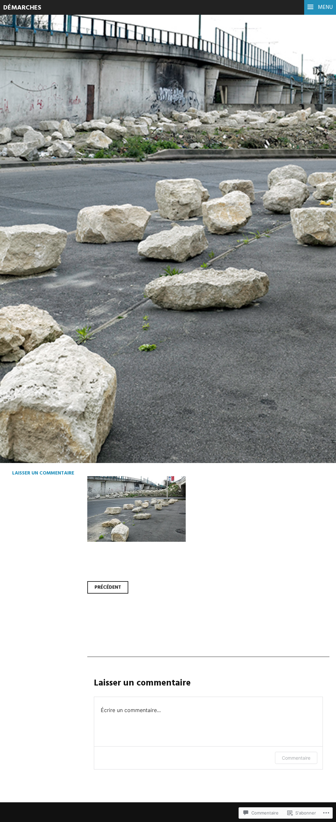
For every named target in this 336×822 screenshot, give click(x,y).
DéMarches (22, 8)
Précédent (107, 587)
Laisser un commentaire (43, 473)
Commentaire (296, 758)
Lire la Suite (30, 195)
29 (14, 150)
